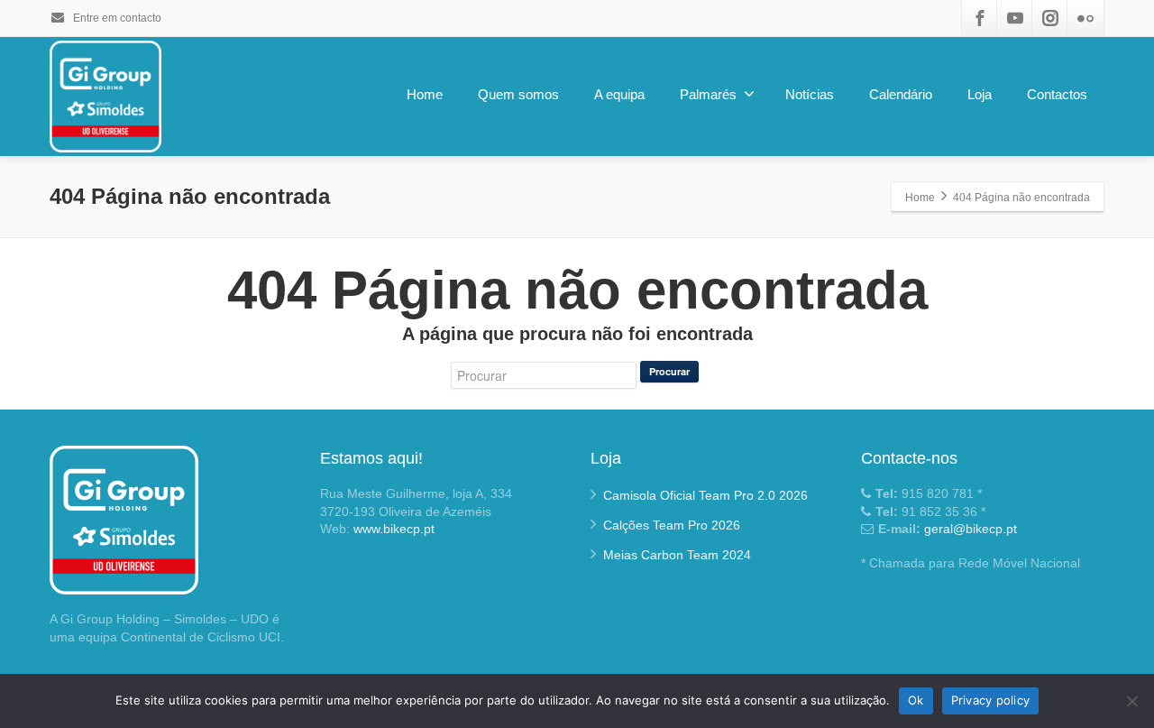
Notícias (809, 94)
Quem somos (518, 94)
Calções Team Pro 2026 (671, 525)
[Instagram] (1050, 18)
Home (425, 94)
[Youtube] (1015, 18)
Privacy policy (990, 700)
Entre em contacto (115, 18)
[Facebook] (980, 18)
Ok (916, 700)
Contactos (1057, 94)
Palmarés (708, 94)
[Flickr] (1085, 18)
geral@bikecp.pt (970, 528)
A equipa (619, 94)
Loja (979, 94)
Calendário (900, 94)
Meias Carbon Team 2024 (677, 555)
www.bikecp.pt (394, 528)
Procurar (669, 371)
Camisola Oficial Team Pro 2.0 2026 (705, 495)
